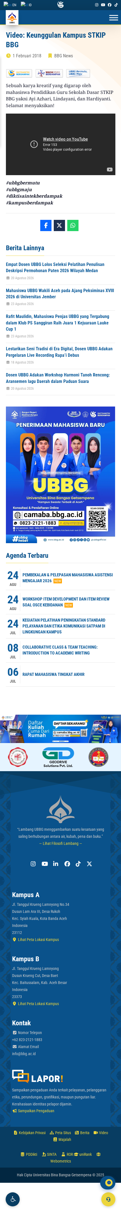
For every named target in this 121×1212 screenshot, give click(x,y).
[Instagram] (96, 5)
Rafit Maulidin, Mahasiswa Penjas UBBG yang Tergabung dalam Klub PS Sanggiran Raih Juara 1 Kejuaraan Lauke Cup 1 (57, 323)
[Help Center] (108, 1199)
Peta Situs (62, 1132)
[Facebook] (110, 5)
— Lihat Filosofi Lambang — (60, 843)
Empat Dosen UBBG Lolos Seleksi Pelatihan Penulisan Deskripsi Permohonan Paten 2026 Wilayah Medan (55, 267)
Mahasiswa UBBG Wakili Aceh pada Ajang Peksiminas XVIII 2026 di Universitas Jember (60, 293)
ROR (69, 1154)
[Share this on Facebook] (45, 225)
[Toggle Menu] (113, 18)
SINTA (51, 1154)
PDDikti (31, 1154)
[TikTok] (116, 5)
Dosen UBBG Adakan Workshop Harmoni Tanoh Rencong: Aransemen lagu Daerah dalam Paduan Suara (58, 378)
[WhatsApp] (73, 225)
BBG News (63, 55)
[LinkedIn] (54, 863)
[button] (13, 1199)
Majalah (64, 1139)
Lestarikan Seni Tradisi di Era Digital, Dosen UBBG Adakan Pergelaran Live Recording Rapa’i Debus (59, 352)
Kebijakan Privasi (32, 1132)
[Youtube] (103, 5)
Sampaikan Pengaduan (35, 1111)
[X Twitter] (88, 863)
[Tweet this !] (59, 225)
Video (103, 1132)
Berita (84, 1132)
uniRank (85, 1154)
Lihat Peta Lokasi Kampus (38, 939)
